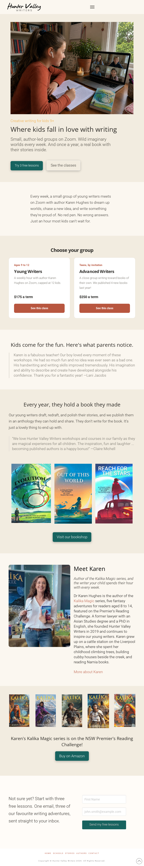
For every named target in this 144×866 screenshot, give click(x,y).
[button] (92, 7)
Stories (70, 853)
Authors (81, 853)
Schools (58, 853)
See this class (39, 308)
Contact (94, 853)
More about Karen (88, 672)
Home (48, 853)
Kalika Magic (84, 601)
